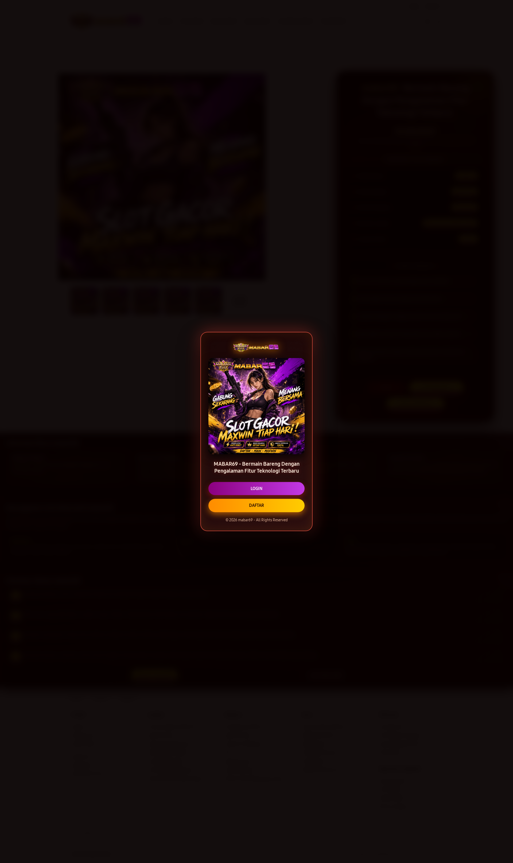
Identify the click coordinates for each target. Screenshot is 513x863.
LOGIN (256, 488)
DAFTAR (256, 505)
